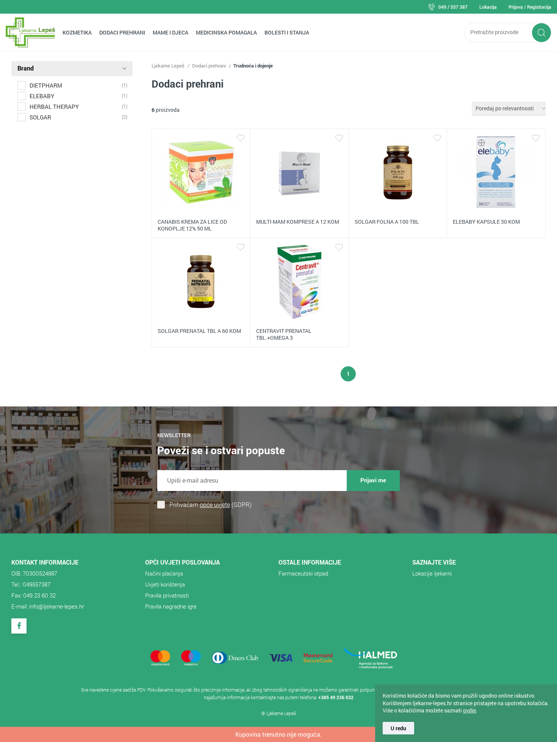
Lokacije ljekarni (432, 573)
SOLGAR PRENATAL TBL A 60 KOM (199, 330)
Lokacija (488, 7)
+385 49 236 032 (336, 697)
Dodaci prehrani (122, 32)
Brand (25, 68)
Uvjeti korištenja (165, 584)
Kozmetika (77, 32)
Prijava (515, 7)
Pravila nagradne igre (171, 606)
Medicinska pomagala (226, 32)
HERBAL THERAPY (54, 106)
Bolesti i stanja (286, 32)
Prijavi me (373, 480)
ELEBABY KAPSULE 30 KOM (486, 221)
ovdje (469, 710)
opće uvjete (215, 504)
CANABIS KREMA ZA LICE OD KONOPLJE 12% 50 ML (192, 225)
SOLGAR (40, 117)
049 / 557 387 (453, 7)
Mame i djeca (170, 32)
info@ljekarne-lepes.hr (56, 606)
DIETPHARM (46, 85)
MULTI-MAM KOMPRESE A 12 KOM (297, 221)
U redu (398, 728)
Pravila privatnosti (167, 595)
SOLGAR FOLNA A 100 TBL (387, 221)
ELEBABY (42, 96)
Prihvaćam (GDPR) (210, 504)
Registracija (539, 7)
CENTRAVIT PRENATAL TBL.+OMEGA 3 (283, 334)
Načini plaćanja (164, 573)
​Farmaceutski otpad (303, 573)
